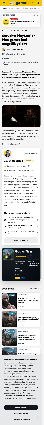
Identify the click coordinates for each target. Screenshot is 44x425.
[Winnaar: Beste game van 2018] (6, 257)
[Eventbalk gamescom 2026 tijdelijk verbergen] (34, 15)
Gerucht (10, 31)
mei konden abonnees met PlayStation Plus (20, 82)
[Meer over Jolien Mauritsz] (7, 153)
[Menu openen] (4, 3)
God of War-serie (27, 31)
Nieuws (4, 31)
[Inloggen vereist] (11, 252)
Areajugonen (13, 144)
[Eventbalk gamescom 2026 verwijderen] (37, 15)
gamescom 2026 (9, 15)
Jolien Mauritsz (17, 49)
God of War (17, 31)
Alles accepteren (21, 407)
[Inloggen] (38, 3)
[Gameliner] (21, 3)
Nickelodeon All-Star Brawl (20, 96)
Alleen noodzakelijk (21, 413)
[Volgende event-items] (37, 22)
